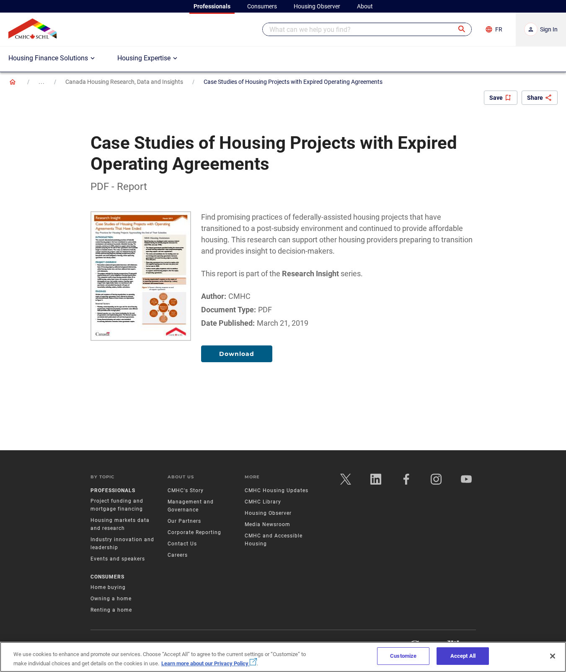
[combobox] (367, 29)
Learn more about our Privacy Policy (205, 663)
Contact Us (182, 544)
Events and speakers (117, 559)
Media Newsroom (267, 524)
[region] (283, 657)
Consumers (107, 577)
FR (498, 29)
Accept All (463, 656)
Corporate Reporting (194, 532)
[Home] (12, 82)
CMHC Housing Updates (276, 490)
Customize (403, 656)
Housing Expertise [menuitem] (144, 58)
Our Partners (184, 521)
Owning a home (111, 599)
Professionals (112, 490)
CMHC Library (263, 502)
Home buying (108, 587)
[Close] (552, 656)
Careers (178, 555)
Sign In (549, 29)
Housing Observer (268, 513)
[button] (462, 29)
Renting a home (111, 610)
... (42, 81)
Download (236, 353)
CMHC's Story (186, 490)
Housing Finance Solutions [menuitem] (48, 58)
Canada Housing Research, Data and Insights (124, 81)
